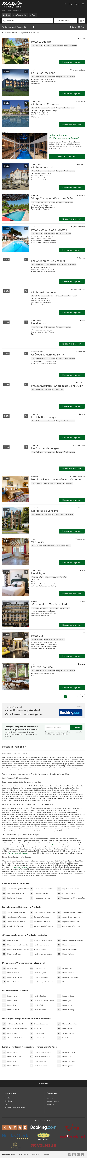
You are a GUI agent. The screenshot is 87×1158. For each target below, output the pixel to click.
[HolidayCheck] (15, 1136)
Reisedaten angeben (71, 62)
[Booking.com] (43, 1127)
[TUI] (72, 1127)
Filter (83, 27)
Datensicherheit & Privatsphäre (15, 1107)
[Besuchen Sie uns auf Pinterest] (78, 1154)
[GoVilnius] (43, 1146)
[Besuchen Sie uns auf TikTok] (82, 1154)
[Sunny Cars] (43, 1136)
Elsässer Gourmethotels (19, 867)
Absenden (76, 727)
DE (76, 4)
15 (77, 696)
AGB (6, 1104)
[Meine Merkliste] (65, 4)
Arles (23, 808)
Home (4, 11)
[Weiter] (82, 696)
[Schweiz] (72, 1136)
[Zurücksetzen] (51, 20)
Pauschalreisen (22, 15)
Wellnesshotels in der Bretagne (18, 853)
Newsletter (8, 1101)
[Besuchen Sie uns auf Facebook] (69, 1154)
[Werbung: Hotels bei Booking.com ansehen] (70, 712)
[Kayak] (15, 1127)
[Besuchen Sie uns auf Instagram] (74, 1154)
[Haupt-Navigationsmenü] (83, 4)
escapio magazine (53, 1101)
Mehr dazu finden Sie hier (60, 734)
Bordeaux (55, 845)
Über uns (50, 1098)
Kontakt (7, 1098)
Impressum (50, 1104)
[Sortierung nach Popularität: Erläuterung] (33, 27)
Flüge (33, 15)
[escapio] (12, 4)
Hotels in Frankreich (14, 11)
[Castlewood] (15, 1145)
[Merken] (26, 40)
